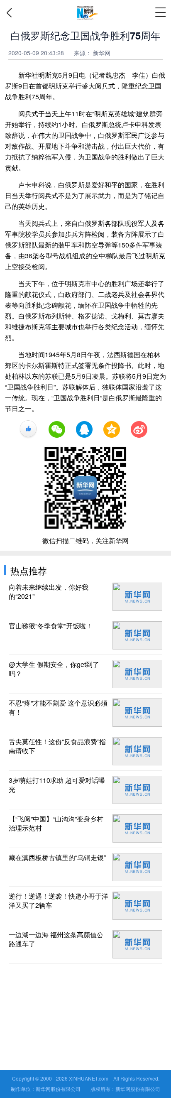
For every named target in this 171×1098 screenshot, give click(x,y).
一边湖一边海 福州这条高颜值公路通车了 (56, 939)
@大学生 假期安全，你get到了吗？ (54, 669)
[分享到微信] (57, 429)
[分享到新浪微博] (139, 429)
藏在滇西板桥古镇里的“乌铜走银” (57, 857)
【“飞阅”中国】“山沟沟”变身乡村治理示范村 (56, 823)
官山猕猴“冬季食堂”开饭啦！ (51, 625)
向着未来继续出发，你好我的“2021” (48, 592)
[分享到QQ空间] (111, 429)
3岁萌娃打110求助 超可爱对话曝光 (57, 785)
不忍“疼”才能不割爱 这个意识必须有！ (58, 708)
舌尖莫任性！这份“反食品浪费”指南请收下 (57, 746)
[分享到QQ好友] (84, 429)
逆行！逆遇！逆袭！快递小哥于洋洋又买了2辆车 (58, 901)
